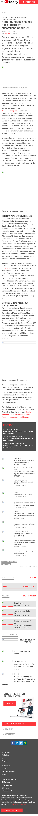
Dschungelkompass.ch (10, 111)
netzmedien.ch (7, 791)
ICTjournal (5, 788)
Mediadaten (6, 755)
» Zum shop (8, 729)
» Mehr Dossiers (29, 596)
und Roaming (7, 268)
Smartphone (6, 564)
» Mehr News (30, 578)
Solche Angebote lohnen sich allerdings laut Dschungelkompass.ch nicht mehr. (16, 414)
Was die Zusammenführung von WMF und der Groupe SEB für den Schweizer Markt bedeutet (18, 679)
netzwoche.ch (7, 785)
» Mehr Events (29, 587)
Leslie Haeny (7, 33)
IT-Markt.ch (6, 782)
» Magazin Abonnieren (13, 724)
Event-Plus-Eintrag (8, 771)
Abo (3, 758)
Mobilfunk (13, 562)
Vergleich (5, 562)
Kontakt (4, 768)
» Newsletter (9, 734)
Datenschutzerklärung (18, 804)
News (4, 13)
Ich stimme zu (11, 810)
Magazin (5, 761)
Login (4, 774)
